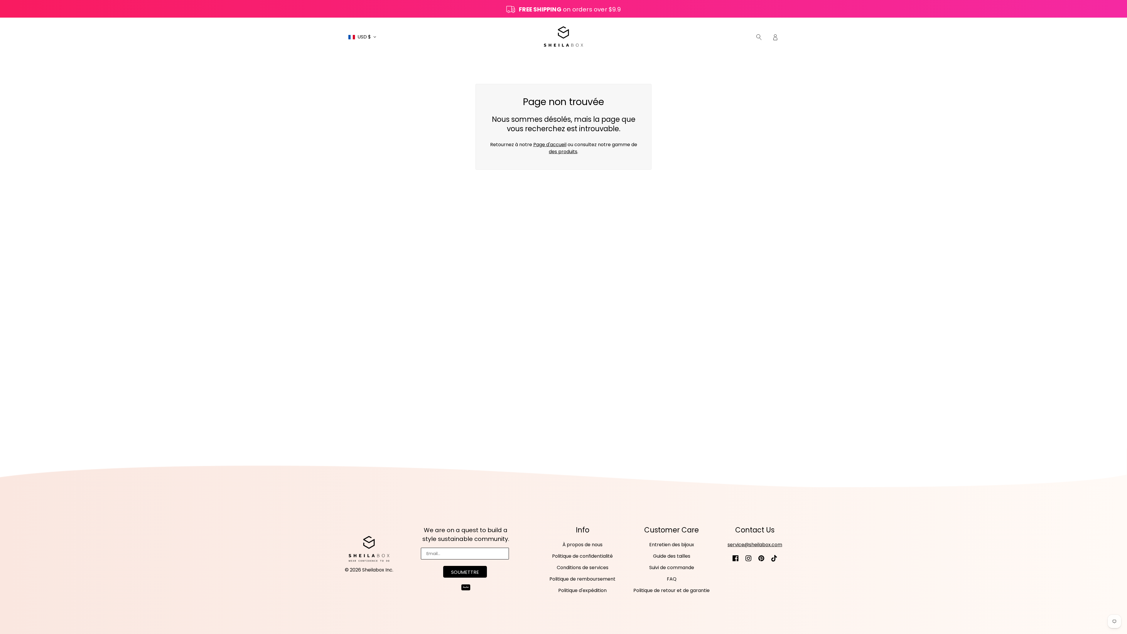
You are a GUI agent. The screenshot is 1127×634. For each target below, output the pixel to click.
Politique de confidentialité (582, 556)
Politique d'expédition (582, 590)
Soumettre (465, 572)
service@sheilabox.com (755, 544)
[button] (362, 37)
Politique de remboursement (582, 579)
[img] (759, 37)
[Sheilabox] (563, 36)
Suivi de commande (671, 567)
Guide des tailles (671, 556)
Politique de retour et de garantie (671, 590)
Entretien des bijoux (671, 544)
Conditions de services (582, 567)
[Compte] (775, 37)
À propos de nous (582, 544)
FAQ (671, 579)
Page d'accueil (549, 144)
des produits (563, 151)
